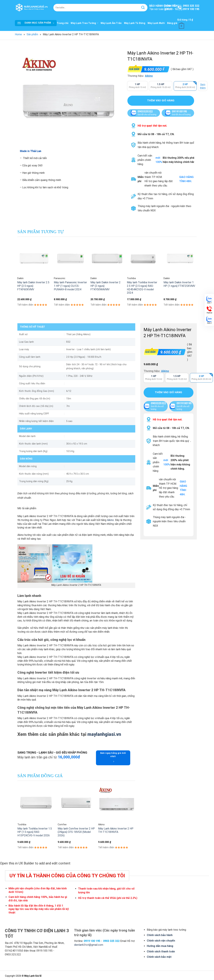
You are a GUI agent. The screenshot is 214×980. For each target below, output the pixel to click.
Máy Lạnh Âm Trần (111, 23)
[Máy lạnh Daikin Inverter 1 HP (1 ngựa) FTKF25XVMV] (180, 258)
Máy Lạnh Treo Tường (83, 23)
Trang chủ (63, 23)
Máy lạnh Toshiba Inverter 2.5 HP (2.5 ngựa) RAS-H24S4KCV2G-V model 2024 (142, 287)
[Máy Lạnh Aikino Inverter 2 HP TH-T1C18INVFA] (116, 802)
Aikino (149, 75)
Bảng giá (172, 23)
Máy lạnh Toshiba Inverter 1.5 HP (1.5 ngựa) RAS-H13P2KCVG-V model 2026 (34, 832)
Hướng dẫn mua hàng (160, 946)
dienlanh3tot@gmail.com (88, 944)
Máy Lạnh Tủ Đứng (134, 23)
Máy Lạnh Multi (156, 23)
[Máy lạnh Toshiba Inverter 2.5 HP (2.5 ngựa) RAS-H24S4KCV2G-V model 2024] (143, 258)
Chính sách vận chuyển (161, 940)
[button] (36, 23)
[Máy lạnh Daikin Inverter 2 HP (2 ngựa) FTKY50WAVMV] (107, 258)
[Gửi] (143, 7)
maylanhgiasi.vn (103, 734)
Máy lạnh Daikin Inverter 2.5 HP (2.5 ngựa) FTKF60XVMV (33, 286)
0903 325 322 (191, 5)
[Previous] (17, 277)
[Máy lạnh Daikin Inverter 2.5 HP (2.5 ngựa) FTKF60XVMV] (33, 258)
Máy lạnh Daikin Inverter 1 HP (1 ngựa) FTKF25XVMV (179, 284)
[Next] (196, 277)
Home (18, 34)
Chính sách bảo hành (160, 935)
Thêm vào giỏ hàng (161, 100)
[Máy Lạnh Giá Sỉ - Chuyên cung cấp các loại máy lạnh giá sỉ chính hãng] (31, 7)
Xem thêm (203, 86)
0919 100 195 (191, 9)
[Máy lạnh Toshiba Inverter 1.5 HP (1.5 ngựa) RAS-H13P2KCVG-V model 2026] (36, 802)
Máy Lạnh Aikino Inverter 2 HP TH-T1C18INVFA (115, 830)
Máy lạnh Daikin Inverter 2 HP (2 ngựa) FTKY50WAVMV (105, 286)
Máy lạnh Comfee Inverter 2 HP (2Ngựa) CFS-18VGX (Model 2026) (76, 832)
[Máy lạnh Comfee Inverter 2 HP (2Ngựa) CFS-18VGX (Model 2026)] (76, 802)
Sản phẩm (32, 34)
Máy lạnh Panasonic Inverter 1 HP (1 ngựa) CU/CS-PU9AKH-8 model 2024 (70, 286)
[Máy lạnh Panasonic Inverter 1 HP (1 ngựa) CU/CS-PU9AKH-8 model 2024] (70, 258)
